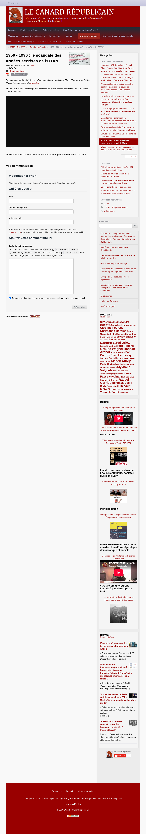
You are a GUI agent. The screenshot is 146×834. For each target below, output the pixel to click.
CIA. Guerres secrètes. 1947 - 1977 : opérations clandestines (117, 168)
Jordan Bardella (109, 358)
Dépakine (111, 337)
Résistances (70, 36)
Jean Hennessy (121, 355)
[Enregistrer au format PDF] (8, 74)
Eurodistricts (121, 342)
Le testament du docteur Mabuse (116, 187)
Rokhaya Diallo (122, 382)
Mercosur (113, 367)
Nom (11, 197)
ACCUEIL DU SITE (16, 47)
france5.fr (34, 83)
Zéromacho (124, 392)
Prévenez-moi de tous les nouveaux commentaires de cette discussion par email (48, 298)
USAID (114, 389)
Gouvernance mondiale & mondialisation (26, 36)
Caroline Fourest (111, 327)
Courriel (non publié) (18, 207)
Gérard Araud (106, 346)
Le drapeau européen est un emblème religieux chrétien (118, 256)
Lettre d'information (85, 791)
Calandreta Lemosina (125, 325)
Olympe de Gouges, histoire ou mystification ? (115, 278)
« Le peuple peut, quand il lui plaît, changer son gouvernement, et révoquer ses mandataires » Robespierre (73, 798)
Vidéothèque (109, 211)
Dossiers (12, 30)
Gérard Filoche (123, 345)
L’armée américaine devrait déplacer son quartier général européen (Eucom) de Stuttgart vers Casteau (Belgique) (117, 100)
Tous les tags (105, 317)
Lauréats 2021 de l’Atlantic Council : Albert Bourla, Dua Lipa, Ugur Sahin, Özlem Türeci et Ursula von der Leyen (118, 68)
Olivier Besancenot (111, 322)
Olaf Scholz (126, 373)
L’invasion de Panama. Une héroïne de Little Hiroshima (118, 135)
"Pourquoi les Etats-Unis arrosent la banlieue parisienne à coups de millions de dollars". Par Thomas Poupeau (117, 88)
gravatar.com (15, 232)
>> (135, 226)
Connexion (13, 3)
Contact (69, 791)
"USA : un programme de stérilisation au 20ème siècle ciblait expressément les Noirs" (118, 111)
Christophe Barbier (113, 330)
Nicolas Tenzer (120, 371)
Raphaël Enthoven (109, 380)
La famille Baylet (127, 358)
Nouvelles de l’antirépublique (21, 41)
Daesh (103, 337)
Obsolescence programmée (110, 374)
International (54, 36)
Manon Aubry (121, 361)
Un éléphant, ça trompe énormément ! (80, 30)
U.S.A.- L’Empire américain (115, 207)
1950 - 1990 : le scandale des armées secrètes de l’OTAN (115, 141)
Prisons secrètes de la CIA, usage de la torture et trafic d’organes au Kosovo (118, 128)
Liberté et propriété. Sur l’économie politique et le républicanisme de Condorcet (116, 288)
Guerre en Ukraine (74, 41)
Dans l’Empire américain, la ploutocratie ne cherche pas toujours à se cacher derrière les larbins (118, 121)
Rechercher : (104, 221)
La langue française (109, 301)
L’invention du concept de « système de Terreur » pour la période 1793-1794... (118, 270)
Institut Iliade (117, 352)
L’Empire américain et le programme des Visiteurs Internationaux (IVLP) (117, 148)
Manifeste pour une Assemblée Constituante (114, 248)
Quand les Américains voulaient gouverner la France (115, 175)
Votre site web (15, 218)
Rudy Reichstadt (109, 386)
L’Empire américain (89, 36)
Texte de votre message (20, 246)
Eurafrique (106, 343)
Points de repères (51, 30)
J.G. (32, 65)
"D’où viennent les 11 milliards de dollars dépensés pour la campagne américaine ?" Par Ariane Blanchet (117, 77)
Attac (111, 325)
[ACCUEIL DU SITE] (73, 15)
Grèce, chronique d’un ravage (114, 263)
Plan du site (57, 791)
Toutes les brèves (107, 637)
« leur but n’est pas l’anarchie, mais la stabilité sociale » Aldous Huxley (118, 192)
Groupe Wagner (111, 349)
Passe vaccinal (110, 376)
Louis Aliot (105, 361)
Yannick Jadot (109, 392)
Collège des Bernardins (124, 334)
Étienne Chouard (117, 340)
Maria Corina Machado (112, 364)
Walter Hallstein (125, 389)
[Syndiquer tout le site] (73, 816)
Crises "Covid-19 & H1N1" (50, 41)
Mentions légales (73, 804)
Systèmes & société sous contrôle (118, 36)
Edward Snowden (126, 336)
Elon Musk (104, 340)
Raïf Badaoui (127, 377)
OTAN (106, 203)
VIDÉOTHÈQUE (108, 306)
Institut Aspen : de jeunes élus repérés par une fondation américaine (118, 181)
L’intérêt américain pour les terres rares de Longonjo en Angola (114, 646)
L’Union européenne (29, 30)
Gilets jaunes (106, 296)
